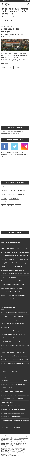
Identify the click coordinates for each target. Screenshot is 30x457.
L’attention (4, 423)
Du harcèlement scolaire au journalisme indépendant (12, 399)
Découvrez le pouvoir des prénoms (10, 427)
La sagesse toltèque (6, 387)
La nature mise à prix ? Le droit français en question (15, 420)
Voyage (7, 36)
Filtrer (9, 20)
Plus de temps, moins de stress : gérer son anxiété (14, 255)
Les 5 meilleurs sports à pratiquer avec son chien (14, 338)
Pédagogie (22, 202)
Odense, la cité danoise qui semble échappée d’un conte (15, 363)
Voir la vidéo (4, 63)
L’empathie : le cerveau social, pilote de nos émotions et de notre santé (13, 384)
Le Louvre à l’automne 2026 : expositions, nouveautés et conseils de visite (12, 331)
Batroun (4, 190)
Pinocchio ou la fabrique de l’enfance (11, 405)
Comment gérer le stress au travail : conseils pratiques (13, 352)
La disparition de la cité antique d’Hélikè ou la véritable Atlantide (13, 342)
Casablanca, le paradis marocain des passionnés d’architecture (14, 345)
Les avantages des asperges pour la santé (12, 323)
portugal (18, 67)
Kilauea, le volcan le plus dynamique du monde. (14, 312)
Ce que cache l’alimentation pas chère (11, 281)
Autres (2, 36)
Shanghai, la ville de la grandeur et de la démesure (15, 252)
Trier (22, 20)
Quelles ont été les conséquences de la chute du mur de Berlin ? (14, 356)
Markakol (11, 194)
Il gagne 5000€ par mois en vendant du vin (12, 284)
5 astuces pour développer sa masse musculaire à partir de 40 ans (14, 349)
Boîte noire (5, 187)
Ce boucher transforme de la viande (10, 291)
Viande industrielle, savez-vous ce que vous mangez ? (13, 295)
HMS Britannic (22, 190)
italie (3, 205)
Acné (3, 194)
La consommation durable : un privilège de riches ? (15, 273)
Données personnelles (9, 202)
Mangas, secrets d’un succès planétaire (11, 266)
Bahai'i (18, 205)
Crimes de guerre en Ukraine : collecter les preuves (15, 277)
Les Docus (8, 455)
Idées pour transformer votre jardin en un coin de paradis (14, 320)
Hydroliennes (14, 198)
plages (10, 205)
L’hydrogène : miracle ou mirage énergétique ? (13, 270)
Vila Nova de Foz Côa (8, 71)
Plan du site (15, 455)
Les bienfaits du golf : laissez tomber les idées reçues (13, 316)
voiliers (12, 190)
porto (10, 67)
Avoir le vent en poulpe (7, 402)
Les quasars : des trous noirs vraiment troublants (14, 380)
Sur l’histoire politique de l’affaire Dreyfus (12, 391)
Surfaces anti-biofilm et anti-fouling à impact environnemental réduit (13, 409)
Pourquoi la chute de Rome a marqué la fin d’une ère (14, 360)
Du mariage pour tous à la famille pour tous (12, 413)
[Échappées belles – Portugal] (15, 52)
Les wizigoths (4, 377)
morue (4, 67)
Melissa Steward (17, 187)
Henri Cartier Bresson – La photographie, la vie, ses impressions (15, 259)
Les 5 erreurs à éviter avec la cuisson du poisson (14, 334)
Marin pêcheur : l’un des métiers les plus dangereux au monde (15, 263)
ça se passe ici (15, 133)
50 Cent (4, 198)
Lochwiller (20, 194)
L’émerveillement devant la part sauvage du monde (15, 395)
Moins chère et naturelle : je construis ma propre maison (14, 249)
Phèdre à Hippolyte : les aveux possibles (12, 416)
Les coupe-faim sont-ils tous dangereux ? (12, 288)
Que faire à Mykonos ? (7, 327)
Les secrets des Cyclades (8, 299)
